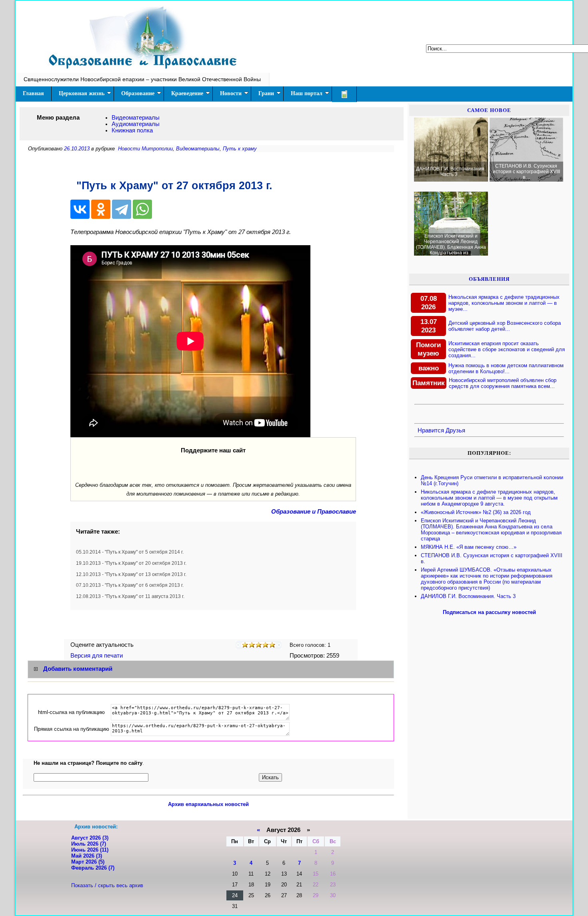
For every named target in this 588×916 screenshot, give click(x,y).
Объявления (489, 279)
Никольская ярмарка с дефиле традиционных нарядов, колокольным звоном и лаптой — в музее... (504, 303)
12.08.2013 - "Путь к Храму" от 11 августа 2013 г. (130, 596)
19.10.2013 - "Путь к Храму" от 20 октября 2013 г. (131, 563)
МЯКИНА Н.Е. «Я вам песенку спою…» (468, 547)
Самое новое (489, 110)
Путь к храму (240, 149)
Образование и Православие (313, 511)
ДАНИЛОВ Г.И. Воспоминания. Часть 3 (468, 596)
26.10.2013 (77, 149)
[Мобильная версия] (344, 94)
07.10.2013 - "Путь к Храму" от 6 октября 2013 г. (130, 585)
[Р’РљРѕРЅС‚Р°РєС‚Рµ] (80, 209)
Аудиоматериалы (136, 124)
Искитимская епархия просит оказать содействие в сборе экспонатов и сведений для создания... (506, 349)
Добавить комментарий (77, 669)
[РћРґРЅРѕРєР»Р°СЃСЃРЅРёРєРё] (100, 209)
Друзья (455, 430)
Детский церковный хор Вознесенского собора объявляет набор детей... (504, 326)
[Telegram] (121, 209)
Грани (266, 93)
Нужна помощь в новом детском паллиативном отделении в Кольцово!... (506, 368)
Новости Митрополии (145, 149)
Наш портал (306, 93)
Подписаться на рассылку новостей (489, 612)
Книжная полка (132, 130)
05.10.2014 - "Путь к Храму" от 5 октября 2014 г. (130, 552)
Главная (33, 93)
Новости (231, 93)
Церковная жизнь (81, 93)
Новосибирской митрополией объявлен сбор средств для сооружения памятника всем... (502, 383)
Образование (137, 93)
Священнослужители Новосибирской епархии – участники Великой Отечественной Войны (142, 79)
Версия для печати (97, 655)
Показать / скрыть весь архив (107, 885)
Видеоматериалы (136, 117)
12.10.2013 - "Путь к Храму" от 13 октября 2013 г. (131, 574)
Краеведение (187, 93)
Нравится (431, 430)
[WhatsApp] (142, 209)
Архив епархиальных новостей (208, 804)
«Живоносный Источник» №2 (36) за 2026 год (476, 512)
